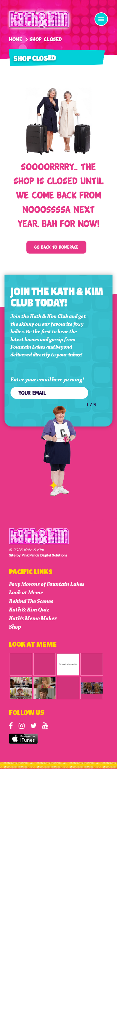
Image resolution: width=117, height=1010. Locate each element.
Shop (15, 627)
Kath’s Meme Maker (33, 618)
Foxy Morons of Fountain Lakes (47, 584)
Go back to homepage (56, 246)
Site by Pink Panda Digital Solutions (38, 555)
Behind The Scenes (31, 601)
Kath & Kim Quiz (29, 609)
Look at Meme (26, 592)
